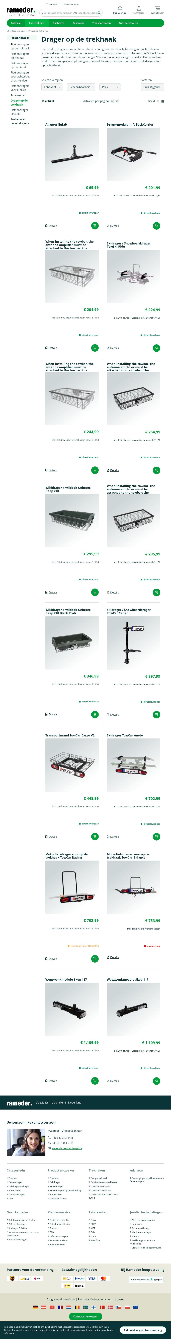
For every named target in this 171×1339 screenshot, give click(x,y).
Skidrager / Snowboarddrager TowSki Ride (129, 245)
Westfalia (95, 1240)
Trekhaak (16, 23)
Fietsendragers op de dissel (20, 65)
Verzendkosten (57, 1244)
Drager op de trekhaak (19, 102)
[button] (138, 9)
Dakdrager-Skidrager (19, 1186)
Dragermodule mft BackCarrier (130, 124)
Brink (93, 1219)
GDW (93, 1223)
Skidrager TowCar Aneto (125, 735)
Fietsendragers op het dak (20, 56)
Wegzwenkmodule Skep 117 (66, 979)
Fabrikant (50, 87)
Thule (93, 1236)
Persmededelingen (18, 1239)
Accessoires (18, 95)
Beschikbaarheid (80, 87)
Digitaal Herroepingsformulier (146, 1247)
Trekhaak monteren (100, 1186)
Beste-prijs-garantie (59, 1219)
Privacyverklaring (140, 1228)
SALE (11, 1198)
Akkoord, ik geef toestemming (143, 1330)
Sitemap (136, 1236)
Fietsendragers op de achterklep (65, 1190)
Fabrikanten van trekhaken (104, 1182)
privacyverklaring (84, 1329)
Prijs (105, 87)
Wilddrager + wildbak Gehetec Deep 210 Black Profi (68, 611)
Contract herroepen (85, 1316)
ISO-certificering (16, 1223)
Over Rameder (17, 1212)
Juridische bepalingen (146, 1212)
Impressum (137, 1223)
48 (117, 101)
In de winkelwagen (95, 225)
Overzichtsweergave (158, 101)
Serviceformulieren (59, 1240)
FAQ (52, 1232)
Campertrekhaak (99, 1178)
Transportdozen (101, 23)
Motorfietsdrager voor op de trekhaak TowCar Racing (66, 856)
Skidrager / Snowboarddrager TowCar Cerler (129, 611)
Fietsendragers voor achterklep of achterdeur (21, 76)
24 (112, 101)
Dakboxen (58, 23)
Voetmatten (15, 1190)
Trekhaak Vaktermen (101, 1190)
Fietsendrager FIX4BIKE (19, 112)
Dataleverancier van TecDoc (22, 1219)
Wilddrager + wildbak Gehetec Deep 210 (68, 489)
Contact (53, 1228)
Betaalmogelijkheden (60, 1223)
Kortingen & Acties (18, 1228)
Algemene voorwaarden (143, 1219)
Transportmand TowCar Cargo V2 (70, 735)
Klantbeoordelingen (141, 1232)
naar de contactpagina (67, 1148)
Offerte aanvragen (59, 1236)
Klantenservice (59, 1212)
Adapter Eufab (56, 124)
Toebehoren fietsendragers (20, 121)
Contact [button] (53, 4)
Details (53, 226)
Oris (93, 1232)
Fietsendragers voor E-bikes (20, 88)
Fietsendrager (37, 23)
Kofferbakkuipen (17, 1194)
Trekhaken (97, 1170)
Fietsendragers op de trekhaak (20, 46)
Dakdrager (78, 23)
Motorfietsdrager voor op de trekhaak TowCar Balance (128, 856)
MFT (93, 1228)
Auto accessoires (128, 23)
